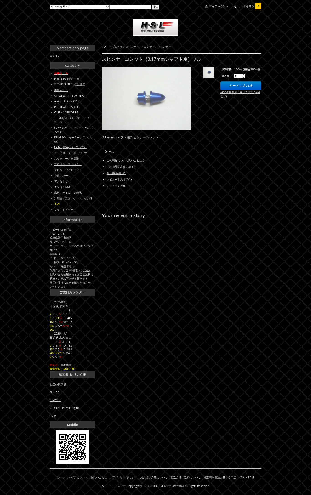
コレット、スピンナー (157, 47)
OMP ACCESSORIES (66, 112)
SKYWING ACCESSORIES (69, 96)
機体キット (61, 90)
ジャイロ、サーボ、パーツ (70, 153)
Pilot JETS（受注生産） (68, 79)
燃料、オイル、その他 (68, 193)
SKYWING (55, 400)
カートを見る (248, 6)
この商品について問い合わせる (126, 160)
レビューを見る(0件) (119, 179)
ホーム (61, 477)
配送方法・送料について (186, 477)
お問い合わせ (99, 477)
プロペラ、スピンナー (125, 47)
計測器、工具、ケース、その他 (73, 198)
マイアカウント (218, 6)
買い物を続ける (116, 173)
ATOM (250, 477)
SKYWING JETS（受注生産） (71, 84)
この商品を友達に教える (122, 167)
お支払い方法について (154, 477)
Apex (53, 416)
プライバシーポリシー (123, 477)
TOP (104, 47)
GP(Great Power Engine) (65, 408)
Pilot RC (54, 392)
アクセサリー (62, 181)
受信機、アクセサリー (68, 170)
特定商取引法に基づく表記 (220, 477)
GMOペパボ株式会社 (171, 486)
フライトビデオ (63, 210)
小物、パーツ (62, 176)
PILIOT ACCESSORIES (67, 107)
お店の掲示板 (58, 384)
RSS (241, 477)
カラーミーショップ (113, 486)
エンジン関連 (62, 187)
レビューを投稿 (116, 186)
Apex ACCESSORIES (67, 101)
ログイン (55, 56)
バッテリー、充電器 (66, 158)
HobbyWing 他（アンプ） (70, 147)
